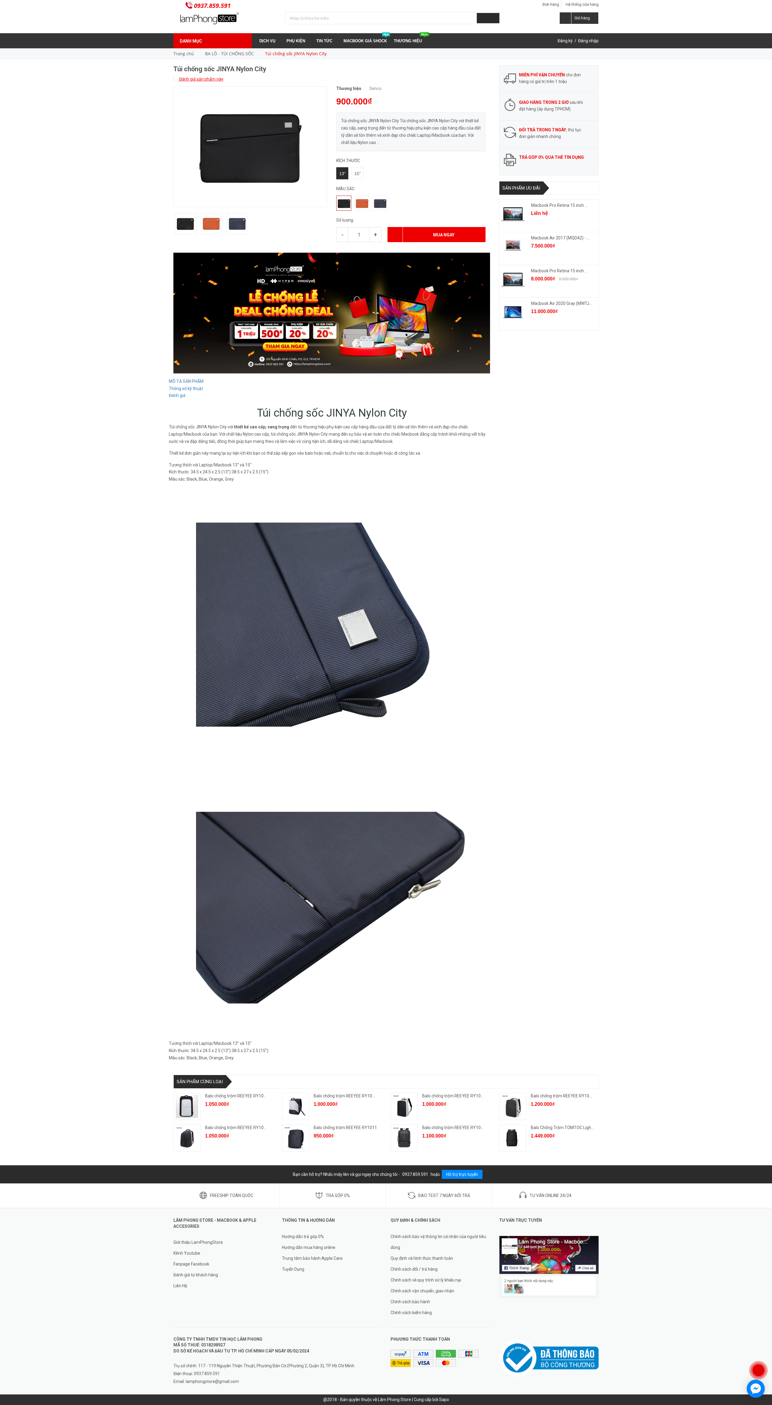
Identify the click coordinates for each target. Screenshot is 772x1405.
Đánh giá (177, 395)
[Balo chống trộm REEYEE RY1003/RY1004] (295, 1106)
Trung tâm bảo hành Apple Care (312, 1258)
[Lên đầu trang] (761, 1351)
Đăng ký (565, 40)
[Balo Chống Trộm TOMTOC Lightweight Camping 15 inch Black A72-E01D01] (512, 1138)
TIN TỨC (325, 41)
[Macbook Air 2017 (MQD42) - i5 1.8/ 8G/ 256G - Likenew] (513, 247)
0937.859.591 (212, 6)
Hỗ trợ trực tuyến (462, 1174)
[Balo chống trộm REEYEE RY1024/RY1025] (404, 1138)
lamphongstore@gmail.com (212, 1381)
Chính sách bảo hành (410, 1301)
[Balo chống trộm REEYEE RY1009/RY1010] (187, 1138)
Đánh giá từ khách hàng (195, 1274)
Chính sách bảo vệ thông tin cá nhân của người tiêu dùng (438, 1242)
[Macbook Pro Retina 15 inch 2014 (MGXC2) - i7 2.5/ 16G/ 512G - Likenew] (513, 214)
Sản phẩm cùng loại (200, 1081)
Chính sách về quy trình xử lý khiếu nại (426, 1280)
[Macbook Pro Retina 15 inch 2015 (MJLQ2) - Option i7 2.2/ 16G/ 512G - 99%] (513, 279)
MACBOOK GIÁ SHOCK (365, 38)
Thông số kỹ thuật (186, 388)
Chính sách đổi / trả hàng (414, 1269)
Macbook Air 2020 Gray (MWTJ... (561, 303)
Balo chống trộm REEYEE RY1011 (345, 1127)
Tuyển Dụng (293, 1269)
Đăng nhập (588, 40)
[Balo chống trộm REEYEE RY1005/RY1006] (404, 1106)
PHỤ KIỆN (296, 41)
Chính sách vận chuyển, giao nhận (422, 1290)
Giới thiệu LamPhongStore (198, 1242)
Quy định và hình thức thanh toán (422, 1258)
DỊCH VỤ (268, 41)
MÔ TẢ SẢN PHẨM (186, 381)
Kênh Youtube (186, 1253)
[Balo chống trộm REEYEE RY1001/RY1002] (187, 1106)
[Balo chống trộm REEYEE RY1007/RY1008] (512, 1106)
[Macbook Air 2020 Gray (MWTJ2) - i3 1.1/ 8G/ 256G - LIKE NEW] (513, 312)
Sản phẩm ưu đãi (521, 188)
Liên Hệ (180, 1285)
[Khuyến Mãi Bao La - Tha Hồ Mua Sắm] (331, 312)
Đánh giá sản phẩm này (200, 79)
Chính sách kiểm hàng (411, 1312)
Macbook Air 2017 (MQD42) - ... (560, 237)
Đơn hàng (551, 4)
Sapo (444, 1399)
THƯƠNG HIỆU (411, 38)
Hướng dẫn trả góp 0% (303, 1236)
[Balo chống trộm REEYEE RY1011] (295, 1138)
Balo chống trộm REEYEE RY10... (235, 1095)
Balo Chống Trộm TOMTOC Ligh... (562, 1127)
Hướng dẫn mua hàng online (308, 1247)
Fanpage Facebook (191, 1264)
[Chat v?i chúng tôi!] (756, 1389)
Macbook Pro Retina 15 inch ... (559, 205)
